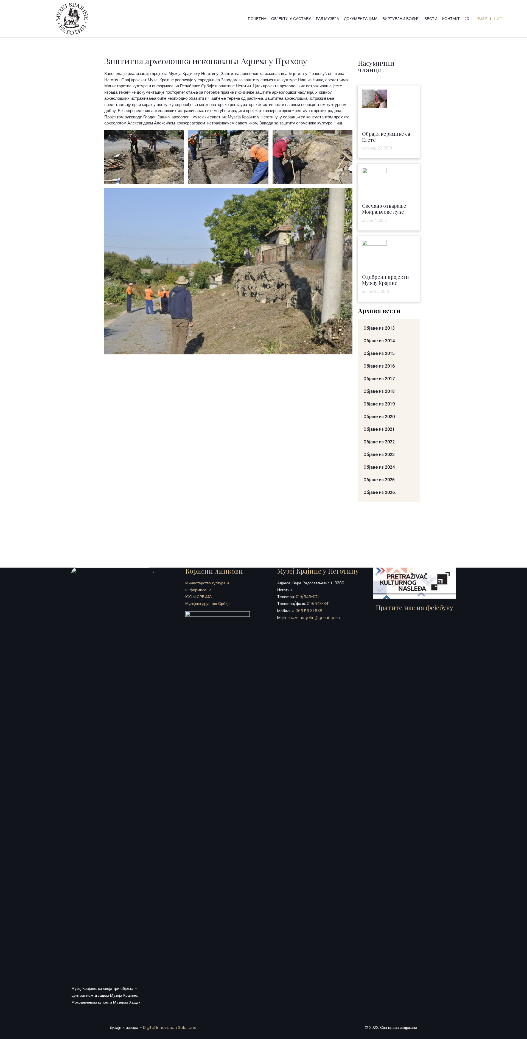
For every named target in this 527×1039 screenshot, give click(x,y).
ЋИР (482, 18)
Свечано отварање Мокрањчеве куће (384, 208)
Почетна (257, 18)
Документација (360, 18)
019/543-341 (318, 603)
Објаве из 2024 (379, 467)
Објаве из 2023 (379, 454)
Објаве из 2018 (379, 391)
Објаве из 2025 (379, 479)
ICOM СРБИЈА (198, 596)
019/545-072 (307, 596)
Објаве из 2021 (379, 429)
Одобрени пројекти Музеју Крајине (385, 280)
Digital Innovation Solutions (169, 1027)
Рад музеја (327, 18)
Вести (430, 18)
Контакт (451, 18)
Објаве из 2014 (379, 340)
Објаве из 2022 (379, 442)
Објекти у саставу (291, 18)
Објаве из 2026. (379, 492)
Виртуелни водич (400, 18)
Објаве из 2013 (379, 328)
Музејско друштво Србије (208, 603)
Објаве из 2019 (379, 404)
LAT (498, 18)
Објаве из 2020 (379, 416)
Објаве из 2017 (379, 378)
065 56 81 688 (309, 610)
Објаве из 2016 (379, 366)
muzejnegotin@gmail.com (314, 617)
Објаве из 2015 (379, 353)
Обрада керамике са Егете (386, 136)
